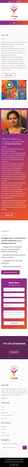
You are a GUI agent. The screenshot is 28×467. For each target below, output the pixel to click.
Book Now (14, 323)
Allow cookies (14, 464)
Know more (8, 75)
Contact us (14, 352)
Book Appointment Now (10, 272)
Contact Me (9, 215)
